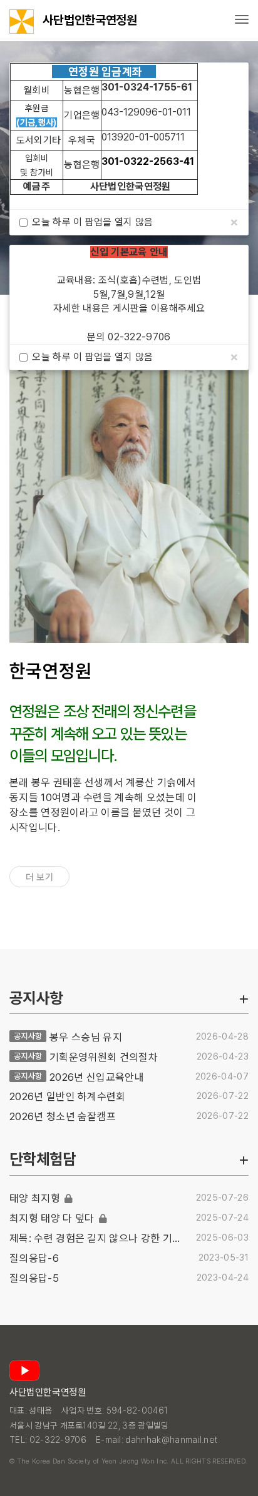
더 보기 (39, 877)
